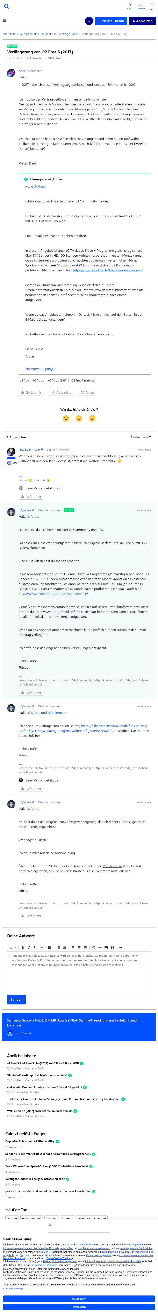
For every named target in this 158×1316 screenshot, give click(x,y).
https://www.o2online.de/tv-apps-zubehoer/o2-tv (107, 270)
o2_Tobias (25, 510)
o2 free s (38, 380)
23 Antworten (14, 1147)
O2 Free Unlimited (83, 380)
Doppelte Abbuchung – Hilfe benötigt (30, 1141)
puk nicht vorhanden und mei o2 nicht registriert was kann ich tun (48, 1191)
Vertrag (12, 1219)
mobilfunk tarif (31, 1219)
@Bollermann (57, 712)
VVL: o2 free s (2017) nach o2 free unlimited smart (40, 1111)
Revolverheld (112, 866)
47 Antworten (14, 1172)
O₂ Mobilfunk (28, 34)
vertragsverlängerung (92, 1219)
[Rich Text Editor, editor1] (79, 972)
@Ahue (39, 186)
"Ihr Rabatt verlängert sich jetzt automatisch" (37, 1075)
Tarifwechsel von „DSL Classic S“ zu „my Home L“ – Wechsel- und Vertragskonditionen (63, 1099)
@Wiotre (33, 712)
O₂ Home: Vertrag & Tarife (23, 1092)
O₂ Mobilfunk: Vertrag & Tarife (59, 34)
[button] (4, 21)
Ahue (22, 71)
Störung (51, 1219)
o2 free (24, 380)
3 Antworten (13, 1159)
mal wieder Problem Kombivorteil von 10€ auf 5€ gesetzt (44, 1087)
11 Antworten (13, 1197)
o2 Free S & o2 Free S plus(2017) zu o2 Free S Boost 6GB (43, 1063)
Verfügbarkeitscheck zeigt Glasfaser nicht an (35, 1179)
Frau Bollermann (29, 450)
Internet (67, 1219)
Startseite (9, 34)
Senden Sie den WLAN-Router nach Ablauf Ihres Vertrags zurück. (48, 1154)
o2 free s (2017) (57, 380)
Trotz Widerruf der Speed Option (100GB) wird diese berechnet (46, 1166)
